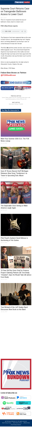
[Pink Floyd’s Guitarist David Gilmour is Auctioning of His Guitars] (16, 225)
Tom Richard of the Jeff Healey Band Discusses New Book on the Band (14, 308)
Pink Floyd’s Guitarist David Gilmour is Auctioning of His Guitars (14, 239)
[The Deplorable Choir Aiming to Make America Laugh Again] (16, 192)
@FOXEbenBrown (8, 75)
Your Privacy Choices (16, 424)
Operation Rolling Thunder (16, 104)
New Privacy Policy (6, 422)
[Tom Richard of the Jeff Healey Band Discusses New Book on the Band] (16, 294)
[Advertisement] (16, 337)
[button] (7, 2)
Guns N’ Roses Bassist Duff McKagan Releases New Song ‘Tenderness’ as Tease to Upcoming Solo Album (14, 173)
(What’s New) (27, 422)
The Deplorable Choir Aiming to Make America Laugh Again (14, 207)
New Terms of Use (17, 422)
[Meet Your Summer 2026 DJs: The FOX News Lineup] (16, 124)
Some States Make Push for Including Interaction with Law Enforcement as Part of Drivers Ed (16, 98)
